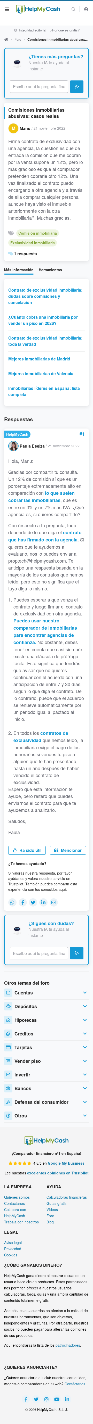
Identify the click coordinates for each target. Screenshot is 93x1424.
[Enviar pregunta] (76, 86)
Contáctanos (14, 1203)
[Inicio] (38, 9)
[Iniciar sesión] (86, 9)
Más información (19, 269)
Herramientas (50, 269)
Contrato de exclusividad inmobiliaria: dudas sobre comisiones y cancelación (45, 296)
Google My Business (66, 1163)
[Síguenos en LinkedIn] (67, 1399)
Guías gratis (56, 1203)
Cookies (10, 1254)
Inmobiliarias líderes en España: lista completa (44, 391)
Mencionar (71, 850)
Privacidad (12, 1248)
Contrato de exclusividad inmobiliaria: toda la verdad (45, 341)
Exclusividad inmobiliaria (32, 242)
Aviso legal (13, 1242)
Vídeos (52, 1209)
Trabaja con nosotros (21, 1221)
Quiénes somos (17, 1197)
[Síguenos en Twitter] (36, 1399)
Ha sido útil (29, 850)
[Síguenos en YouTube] (57, 1399)
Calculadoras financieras (67, 1197)
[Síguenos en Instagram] (46, 1399)
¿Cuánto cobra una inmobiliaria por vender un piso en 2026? (43, 320)
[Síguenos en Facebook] (26, 1399)
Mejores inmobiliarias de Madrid (39, 359)
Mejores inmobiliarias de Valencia (40, 373)
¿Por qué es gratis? (65, 30)
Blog (50, 1221)
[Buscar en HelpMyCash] (73, 9)
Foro (17, 39)
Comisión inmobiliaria (37, 233)
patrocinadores (68, 1345)
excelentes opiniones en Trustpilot (58, 1172)
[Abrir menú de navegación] (7, 9)
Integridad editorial (32, 30)
